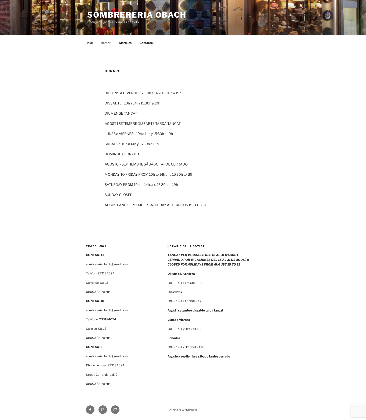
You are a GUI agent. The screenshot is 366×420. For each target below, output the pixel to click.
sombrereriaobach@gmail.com (107, 264)
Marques (125, 43)
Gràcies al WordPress (182, 410)
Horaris (106, 43)
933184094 (105, 273)
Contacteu (147, 43)
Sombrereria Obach (136, 14)
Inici (90, 43)
